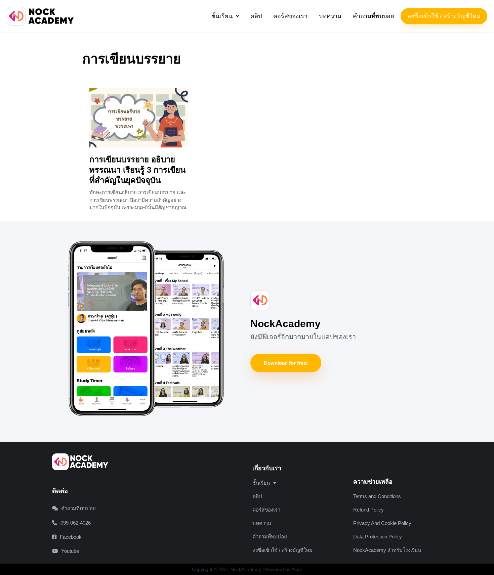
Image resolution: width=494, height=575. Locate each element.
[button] (225, 16)
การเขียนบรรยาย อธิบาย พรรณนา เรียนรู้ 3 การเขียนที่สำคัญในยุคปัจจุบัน (137, 170)
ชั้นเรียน (222, 16)
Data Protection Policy (377, 536)
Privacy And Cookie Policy (382, 523)
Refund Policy (368, 510)
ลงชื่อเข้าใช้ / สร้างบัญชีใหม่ (444, 16)
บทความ (330, 16)
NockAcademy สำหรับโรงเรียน (387, 550)
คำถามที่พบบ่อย (373, 16)
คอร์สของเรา (290, 16)
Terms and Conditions (377, 496)
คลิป (256, 16)
